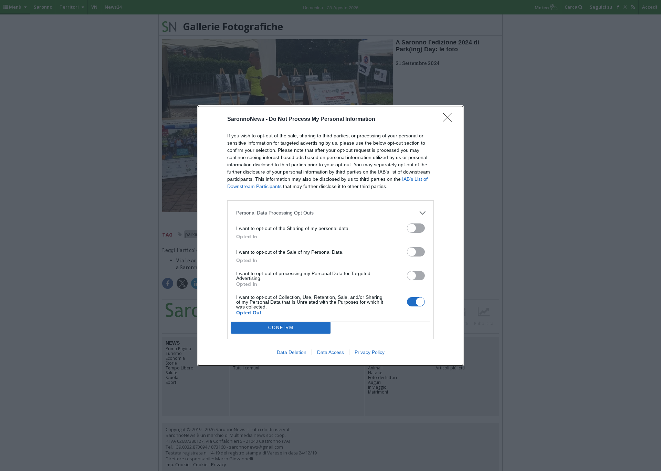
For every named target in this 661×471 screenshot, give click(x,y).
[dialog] (330, 235)
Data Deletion (291, 352)
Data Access (330, 352)
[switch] (416, 228)
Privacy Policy (370, 352)
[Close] (449, 119)
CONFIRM (281, 327)
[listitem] (330, 213)
